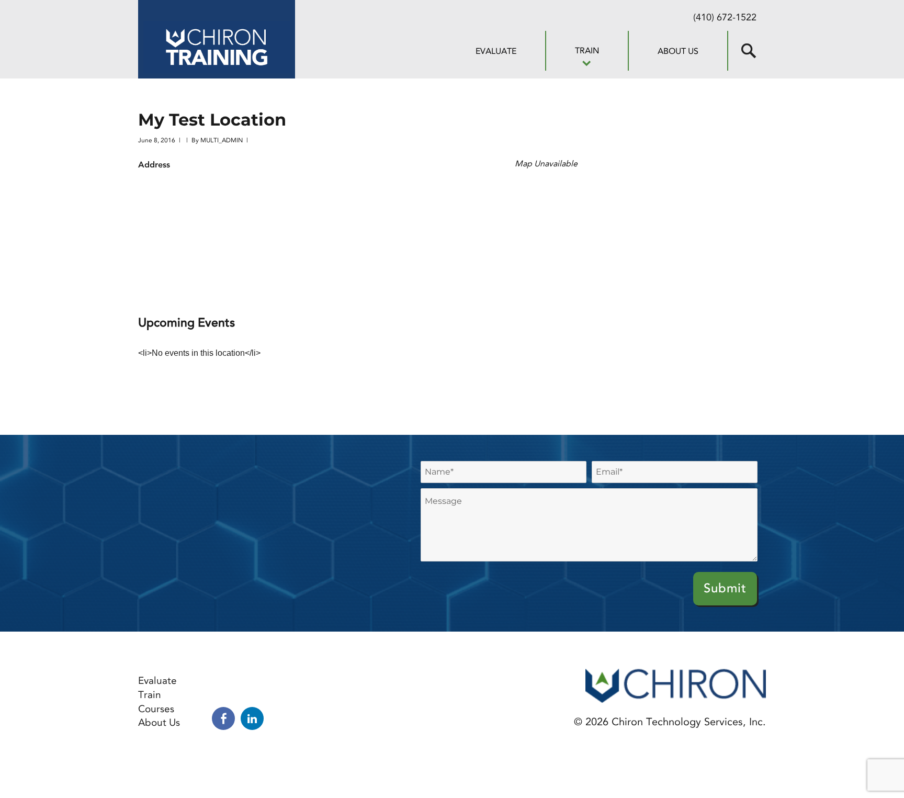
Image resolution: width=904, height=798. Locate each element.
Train (587, 50)
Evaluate (496, 51)
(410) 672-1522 (724, 17)
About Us (678, 51)
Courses (156, 709)
